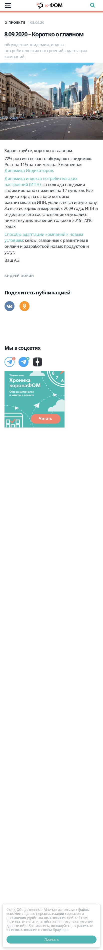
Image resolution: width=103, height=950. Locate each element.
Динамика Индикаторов (28, 170)
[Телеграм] (9, 362)
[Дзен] (37, 362)
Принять (51, 939)
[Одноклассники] (25, 306)
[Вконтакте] (9, 306)
